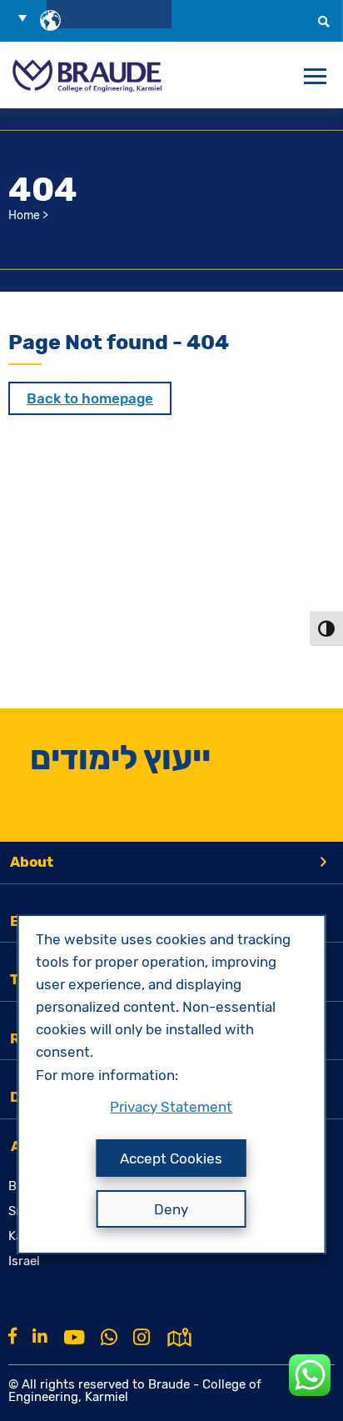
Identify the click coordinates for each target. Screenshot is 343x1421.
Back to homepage (90, 398)
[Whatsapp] (109, 1337)
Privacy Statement (171, 1106)
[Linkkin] (39, 1336)
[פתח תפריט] (315, 76)
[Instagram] (141, 1337)
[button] (28, 17)
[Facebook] (12, 1336)
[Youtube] (74, 1337)
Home (24, 215)
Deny (171, 1209)
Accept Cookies (171, 1158)
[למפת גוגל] (179, 1336)
